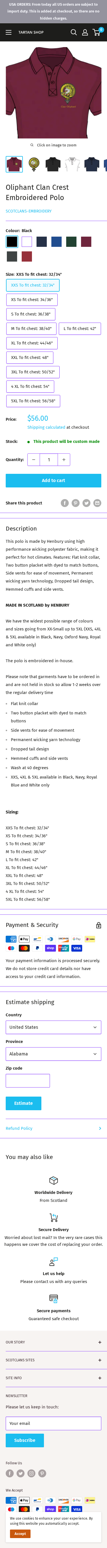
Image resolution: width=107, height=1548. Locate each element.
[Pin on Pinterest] (76, 503)
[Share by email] (97, 503)
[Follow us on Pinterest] (42, 1473)
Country (14, 1014)
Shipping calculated (46, 427)
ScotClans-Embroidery (29, 211)
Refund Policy (19, 1128)
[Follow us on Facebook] (10, 1473)
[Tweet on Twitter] (86, 503)
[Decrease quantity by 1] (34, 460)
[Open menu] (8, 32)
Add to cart (53, 480)
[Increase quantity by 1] (64, 460)
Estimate (23, 1103)
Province (14, 1041)
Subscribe (24, 1440)
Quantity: (15, 459)
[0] (96, 32)
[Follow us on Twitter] (21, 1473)
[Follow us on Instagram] (31, 1473)
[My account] (85, 32)
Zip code (14, 1068)
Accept (20, 1534)
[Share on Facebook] (65, 503)
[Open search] (74, 32)
